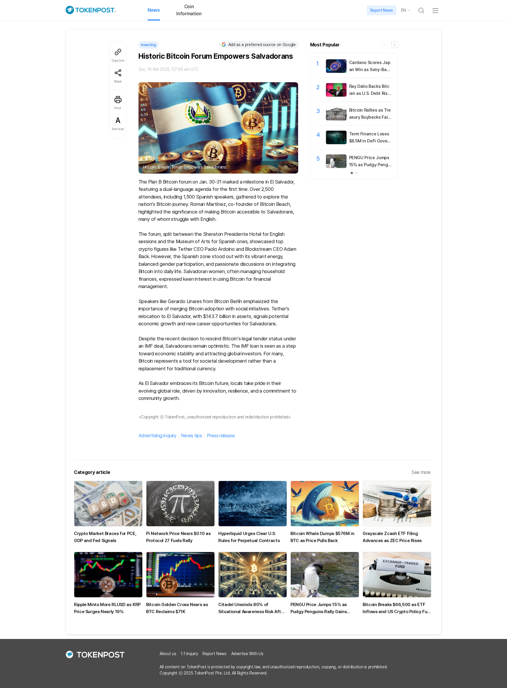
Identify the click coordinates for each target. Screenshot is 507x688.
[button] (394, 44)
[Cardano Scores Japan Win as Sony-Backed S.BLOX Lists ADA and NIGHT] (336, 71)
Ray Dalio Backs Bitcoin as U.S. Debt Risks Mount (369, 93)
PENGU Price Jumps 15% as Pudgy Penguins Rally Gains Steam (370, 164)
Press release (221, 435)
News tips (191, 435)
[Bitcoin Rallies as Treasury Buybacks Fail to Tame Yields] (336, 119)
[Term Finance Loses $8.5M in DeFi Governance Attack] (336, 142)
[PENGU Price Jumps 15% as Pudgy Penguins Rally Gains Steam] (336, 166)
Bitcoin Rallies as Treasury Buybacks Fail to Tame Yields (370, 117)
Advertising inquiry (157, 435)
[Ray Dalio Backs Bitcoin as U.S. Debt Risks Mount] (336, 95)
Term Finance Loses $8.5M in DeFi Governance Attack (370, 141)
